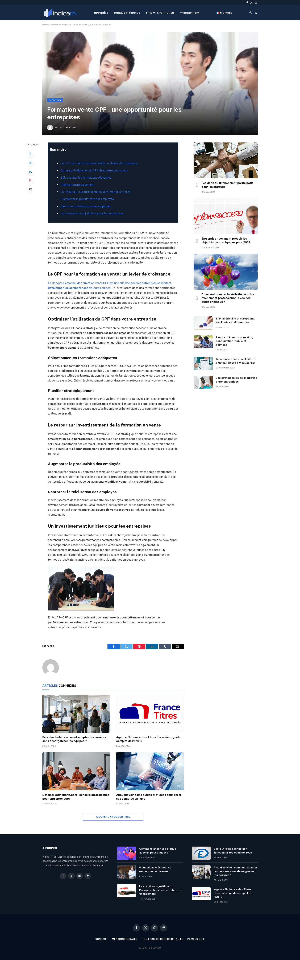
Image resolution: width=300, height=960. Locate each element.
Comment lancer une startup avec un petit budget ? (157, 850)
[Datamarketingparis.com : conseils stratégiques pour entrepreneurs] (76, 771)
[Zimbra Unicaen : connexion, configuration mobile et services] (203, 341)
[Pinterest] (30, 180)
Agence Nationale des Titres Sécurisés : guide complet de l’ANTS (148, 739)
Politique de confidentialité (162, 939)
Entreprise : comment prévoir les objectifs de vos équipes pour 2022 (226, 240)
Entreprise (101, 12)
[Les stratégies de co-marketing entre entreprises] (203, 382)
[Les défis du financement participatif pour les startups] (226, 160)
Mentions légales (125, 939)
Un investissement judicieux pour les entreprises (92, 213)
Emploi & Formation (160, 12)
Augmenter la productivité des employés (87, 199)
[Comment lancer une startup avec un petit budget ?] (126, 853)
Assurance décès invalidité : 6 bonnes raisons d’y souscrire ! (235, 360)
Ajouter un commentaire (113, 816)
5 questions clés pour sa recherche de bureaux (155, 869)
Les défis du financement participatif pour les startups (227, 184)
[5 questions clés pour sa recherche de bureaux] (126, 872)
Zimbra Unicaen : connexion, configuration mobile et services (234, 341)
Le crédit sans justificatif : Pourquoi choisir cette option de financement (160, 890)
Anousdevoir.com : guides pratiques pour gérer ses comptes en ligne (148, 796)
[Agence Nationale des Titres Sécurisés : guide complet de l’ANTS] (150, 714)
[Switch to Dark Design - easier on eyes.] (251, 12)
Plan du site (196, 939)
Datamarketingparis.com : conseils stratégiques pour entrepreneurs (75, 796)
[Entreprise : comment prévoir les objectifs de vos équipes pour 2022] (226, 216)
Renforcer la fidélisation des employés (86, 206)
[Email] (30, 189)
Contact (101, 939)
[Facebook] (30, 153)
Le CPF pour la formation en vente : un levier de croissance (99, 163)
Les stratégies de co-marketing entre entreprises (236, 379)
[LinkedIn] (30, 171)
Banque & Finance (127, 12)
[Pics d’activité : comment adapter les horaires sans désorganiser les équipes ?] (76, 714)
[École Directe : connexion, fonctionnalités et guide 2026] (201, 853)
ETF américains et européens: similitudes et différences (235, 320)
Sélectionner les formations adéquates (86, 177)
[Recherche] (256, 13)
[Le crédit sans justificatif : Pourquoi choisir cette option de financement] (126, 890)
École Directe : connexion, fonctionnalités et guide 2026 (233, 850)
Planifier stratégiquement (77, 184)
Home (45, 24)
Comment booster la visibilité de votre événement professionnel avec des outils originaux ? (228, 298)
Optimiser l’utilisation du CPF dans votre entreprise (94, 170)
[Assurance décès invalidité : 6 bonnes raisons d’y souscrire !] (203, 363)
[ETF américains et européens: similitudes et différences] (203, 323)
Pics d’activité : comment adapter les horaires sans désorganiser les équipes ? (74, 739)
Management (189, 12)
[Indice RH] (59, 12)
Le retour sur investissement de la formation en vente (95, 192)
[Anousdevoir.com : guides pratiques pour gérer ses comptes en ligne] (150, 771)
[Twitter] (30, 162)
